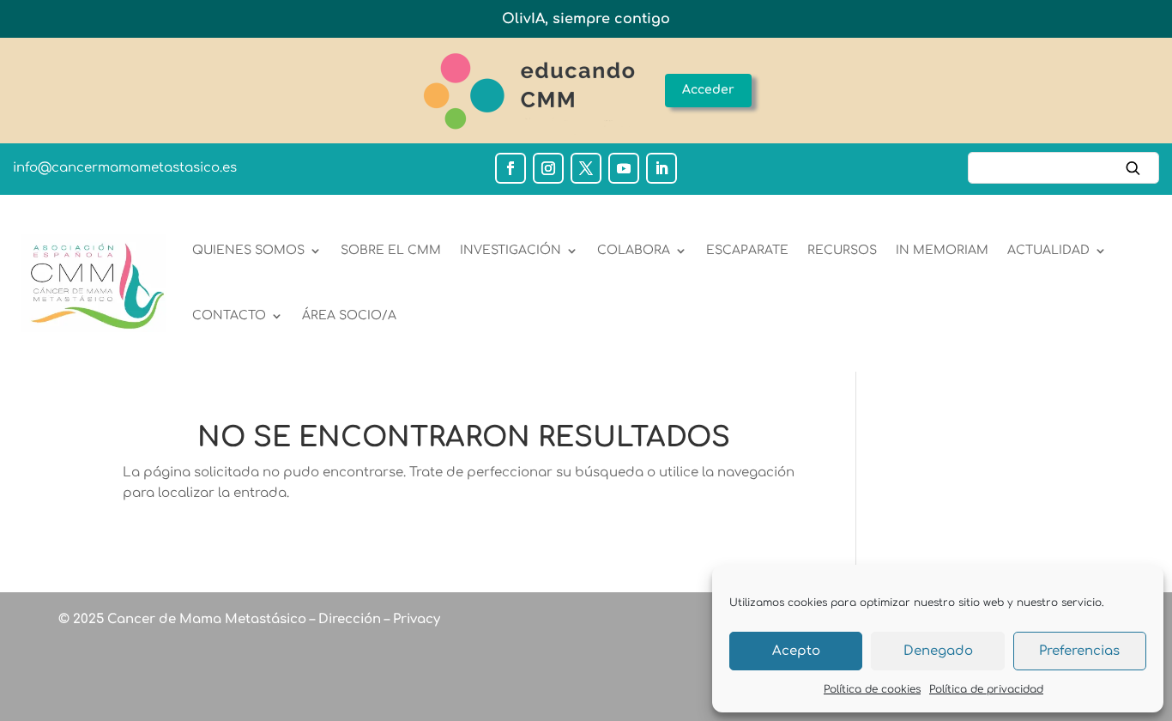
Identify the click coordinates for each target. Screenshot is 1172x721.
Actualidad (1048, 250)
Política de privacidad (986, 689)
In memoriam (942, 250)
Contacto (229, 315)
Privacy (415, 619)
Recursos (842, 250)
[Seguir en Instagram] (548, 168)
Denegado (938, 651)
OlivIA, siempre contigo (586, 19)
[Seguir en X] (586, 168)
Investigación (510, 250)
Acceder (708, 89)
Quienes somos (248, 250)
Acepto (796, 651)
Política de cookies (872, 689)
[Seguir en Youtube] (623, 168)
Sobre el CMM (391, 250)
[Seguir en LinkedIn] (661, 168)
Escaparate (747, 250)
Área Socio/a (349, 315)
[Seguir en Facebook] (510, 168)
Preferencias (1079, 651)
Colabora (633, 250)
